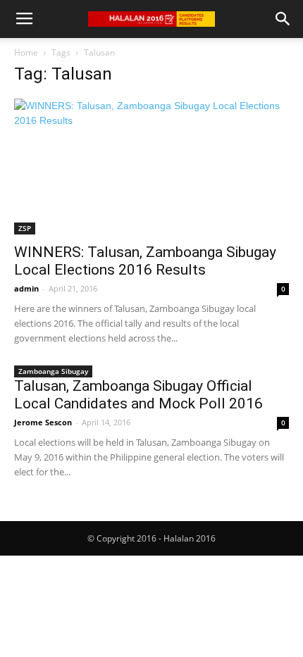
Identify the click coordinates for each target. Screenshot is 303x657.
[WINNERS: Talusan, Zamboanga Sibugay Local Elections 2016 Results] (151, 166)
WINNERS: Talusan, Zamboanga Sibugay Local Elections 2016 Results (145, 261)
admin (26, 288)
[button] (283, 19)
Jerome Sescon (43, 422)
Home (26, 52)
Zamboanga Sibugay (53, 371)
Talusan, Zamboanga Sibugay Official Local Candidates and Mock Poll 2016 (138, 394)
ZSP (24, 228)
